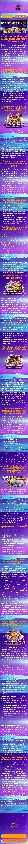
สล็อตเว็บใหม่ (11, 583)
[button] (5, 7)
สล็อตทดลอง (14, 425)
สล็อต (2, 506)
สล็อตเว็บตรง (14, 206)
